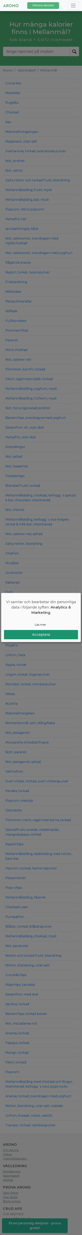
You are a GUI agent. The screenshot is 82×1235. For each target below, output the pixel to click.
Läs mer (40, 624)
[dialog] (41, 617)
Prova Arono (43, 5)
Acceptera (41, 634)
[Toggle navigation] (73, 6)
